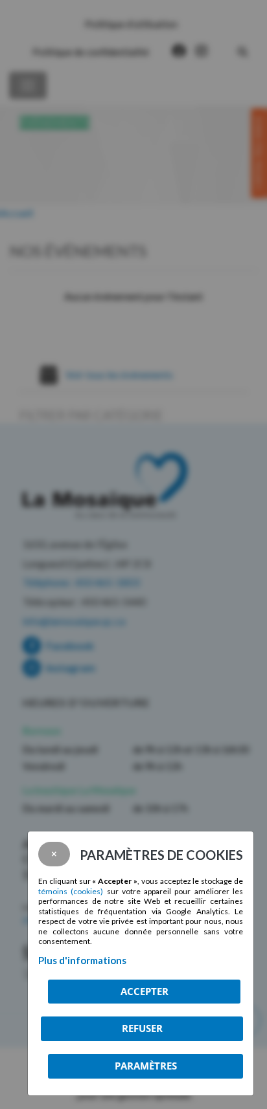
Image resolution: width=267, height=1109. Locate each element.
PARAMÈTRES (146, 1065)
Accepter (144, 991)
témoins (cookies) (70, 891)
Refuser (142, 1028)
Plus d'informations (82, 960)
